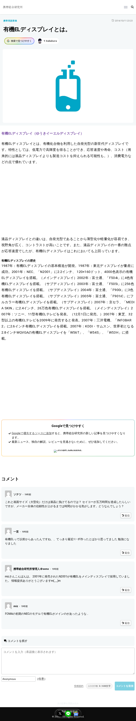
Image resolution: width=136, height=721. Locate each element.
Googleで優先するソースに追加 (32, 433)
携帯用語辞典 (10, 21)
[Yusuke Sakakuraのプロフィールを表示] (48, 41)
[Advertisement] (68, 200)
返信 (127, 515)
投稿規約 (78, 686)
